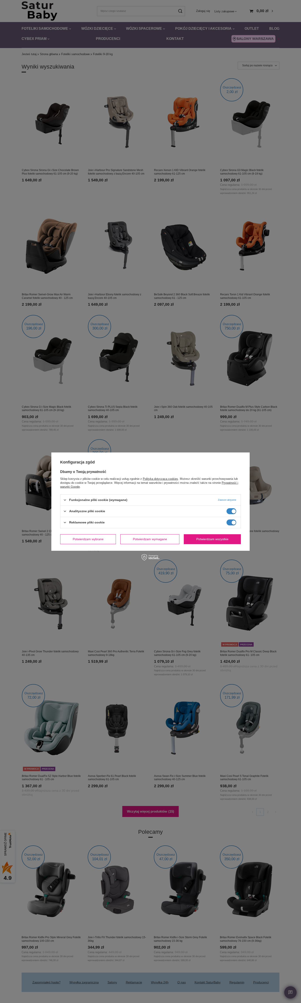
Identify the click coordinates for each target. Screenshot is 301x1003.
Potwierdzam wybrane (88, 539)
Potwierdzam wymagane (150, 539)
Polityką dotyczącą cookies (160, 478)
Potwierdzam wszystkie (212, 539)
